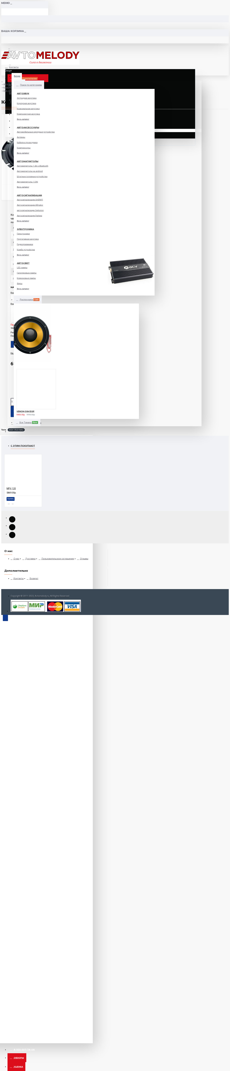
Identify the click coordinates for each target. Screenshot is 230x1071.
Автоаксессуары (28, 127)
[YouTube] (12, 519)
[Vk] (12, 527)
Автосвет (23, 263)
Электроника (25, 229)
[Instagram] (12, 535)
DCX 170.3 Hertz (16, 430)
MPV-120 (11, 488)
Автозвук (23, 93)
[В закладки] (13, 414)
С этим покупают (23, 445)
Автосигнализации (29, 195)
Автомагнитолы (27, 161)
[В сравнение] (23, 414)
